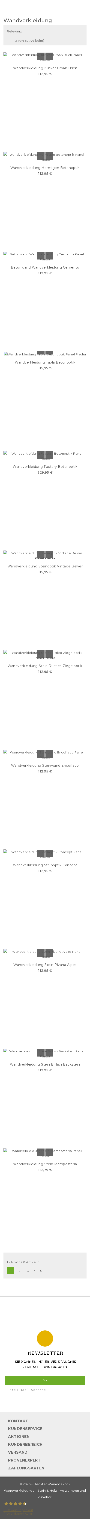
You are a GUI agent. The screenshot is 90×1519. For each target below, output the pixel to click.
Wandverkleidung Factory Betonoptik (45, 467)
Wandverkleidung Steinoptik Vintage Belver (45, 566)
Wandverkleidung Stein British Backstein (45, 1064)
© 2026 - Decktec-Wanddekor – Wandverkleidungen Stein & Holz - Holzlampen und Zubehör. (45, 1490)
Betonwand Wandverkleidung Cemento (45, 267)
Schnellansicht (49, 56)
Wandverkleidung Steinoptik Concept (45, 865)
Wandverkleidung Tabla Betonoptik (45, 362)
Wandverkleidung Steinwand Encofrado (45, 765)
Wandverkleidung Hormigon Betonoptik (45, 168)
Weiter (49, 1270)
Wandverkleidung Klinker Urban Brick (45, 68)
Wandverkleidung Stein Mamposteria (45, 1164)
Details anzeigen (41, 56)
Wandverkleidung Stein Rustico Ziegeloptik (45, 666)
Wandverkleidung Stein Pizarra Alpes (45, 965)
